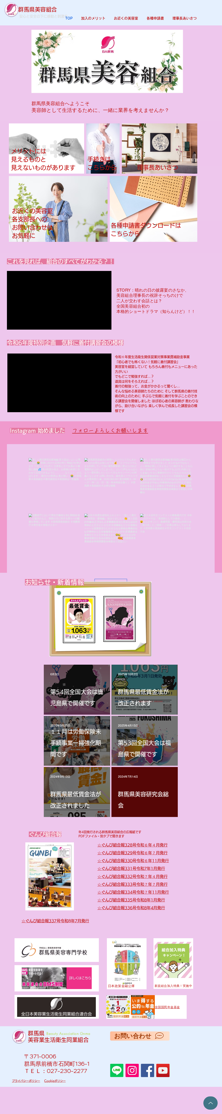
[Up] (210, 1103)
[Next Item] (175, 72)
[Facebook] (147, 1070)
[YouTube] (163, 1070)
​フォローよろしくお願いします (110, 430)
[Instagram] (132, 1070)
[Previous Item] (38, 72)
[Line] (116, 1070)
